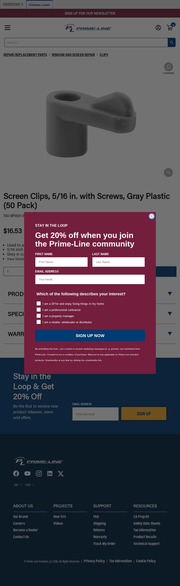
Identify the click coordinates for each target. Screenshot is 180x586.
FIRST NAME (44, 254)
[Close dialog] (151, 216)
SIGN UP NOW (90, 335)
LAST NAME (100, 254)
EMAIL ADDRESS (47, 271)
